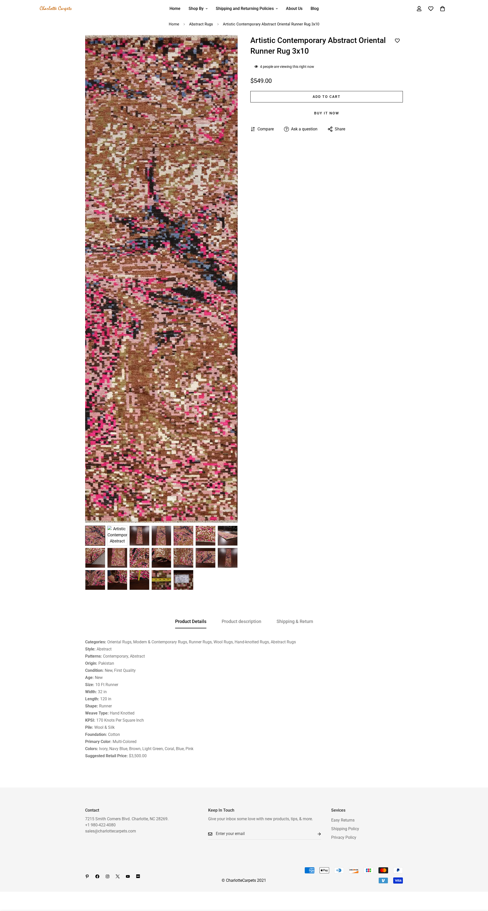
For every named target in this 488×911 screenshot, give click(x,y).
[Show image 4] (161, 536)
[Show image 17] (139, 580)
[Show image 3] (139, 536)
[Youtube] (128, 876)
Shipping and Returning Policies (245, 8)
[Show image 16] (117, 580)
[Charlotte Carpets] (56, 9)
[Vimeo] (138, 876)
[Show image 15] (95, 580)
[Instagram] (107, 876)
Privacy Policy (343, 837)
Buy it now (326, 113)
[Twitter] (118, 876)
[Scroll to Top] (478, 883)
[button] (442, 8)
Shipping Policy (345, 828)
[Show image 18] (161, 580)
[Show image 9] (117, 558)
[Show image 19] (183, 580)
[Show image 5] (183, 536)
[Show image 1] (95, 536)
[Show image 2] (117, 536)
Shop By (196, 8)
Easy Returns (343, 820)
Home (175, 8)
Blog (315, 8)
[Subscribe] (315, 834)
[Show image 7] (228, 536)
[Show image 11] (161, 558)
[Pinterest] (87, 876)
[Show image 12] (183, 558)
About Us (294, 8)
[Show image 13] (205, 558)
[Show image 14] (228, 558)
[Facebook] (97, 876)
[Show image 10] (139, 558)
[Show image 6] (205, 536)
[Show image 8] (95, 558)
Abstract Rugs (201, 24)
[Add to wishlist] (397, 41)
